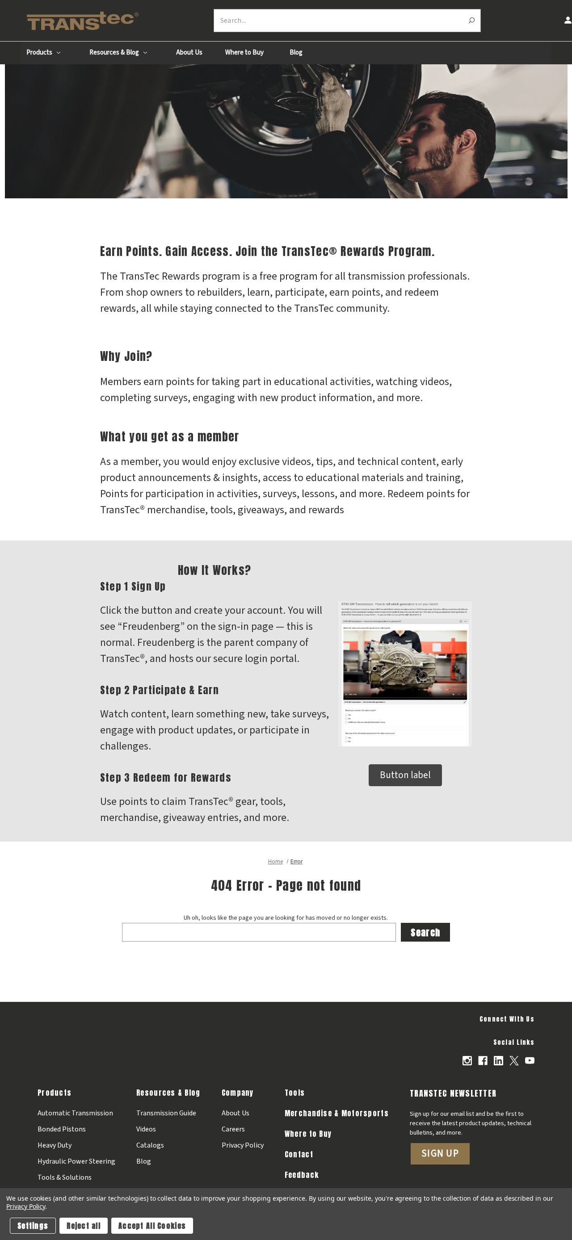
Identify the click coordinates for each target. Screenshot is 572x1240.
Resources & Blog (114, 52)
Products (40, 52)
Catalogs (150, 1145)
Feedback (302, 1174)
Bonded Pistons (62, 1129)
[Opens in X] (514, 1060)
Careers (233, 1129)
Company (238, 1092)
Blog (296, 52)
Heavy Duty (55, 1145)
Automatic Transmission (75, 1113)
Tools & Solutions (65, 1177)
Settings (32, 1225)
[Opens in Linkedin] (498, 1060)
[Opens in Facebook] (483, 1060)
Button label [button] (405, 775)
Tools (295, 1092)
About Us (189, 52)
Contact (299, 1154)
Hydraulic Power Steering (76, 1161)
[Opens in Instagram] (467, 1060)
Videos (146, 1129)
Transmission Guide (166, 1113)
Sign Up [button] (440, 1153)
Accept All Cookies (152, 1225)
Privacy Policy (243, 1145)
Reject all (84, 1225)
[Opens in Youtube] (529, 1060)
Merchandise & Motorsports (337, 1113)
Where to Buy (244, 52)
